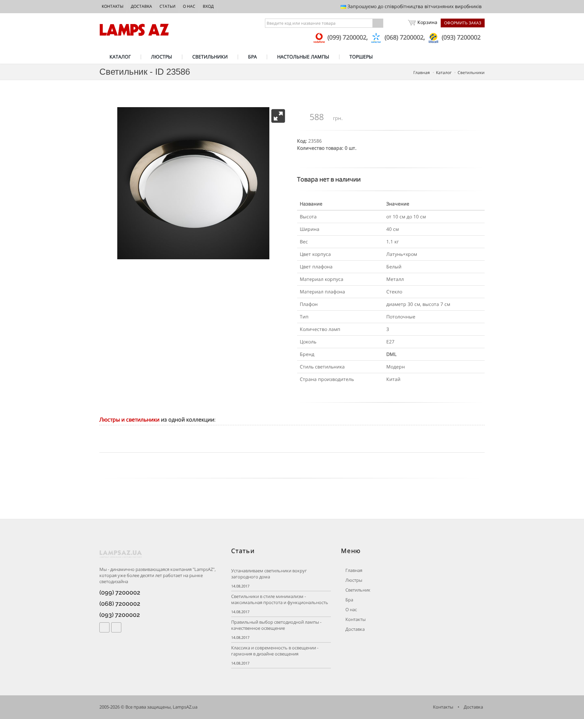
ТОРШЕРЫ (361, 56)
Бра (348, 600)
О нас (189, 6)
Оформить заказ (462, 23)
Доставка (141, 6)
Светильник (357, 590)
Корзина (427, 22)
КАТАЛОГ (120, 56)
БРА (252, 56)
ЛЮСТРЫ (161, 56)
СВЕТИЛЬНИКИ (210, 56)
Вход (208, 6)
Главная (353, 570)
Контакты (112, 6)
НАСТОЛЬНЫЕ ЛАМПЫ (303, 56)
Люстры (353, 580)
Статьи (167, 6)
